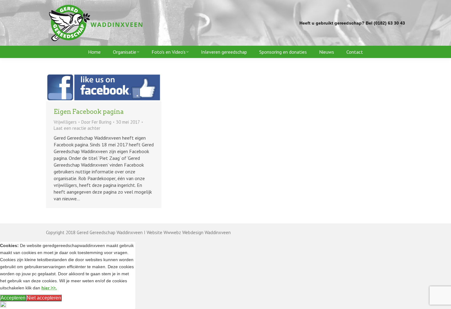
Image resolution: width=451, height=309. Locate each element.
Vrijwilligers (65, 122)
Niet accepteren (44, 297)
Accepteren (13, 297)
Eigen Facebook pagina (89, 111)
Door (96, 122)
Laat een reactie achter (77, 128)
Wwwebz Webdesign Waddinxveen (197, 232)
